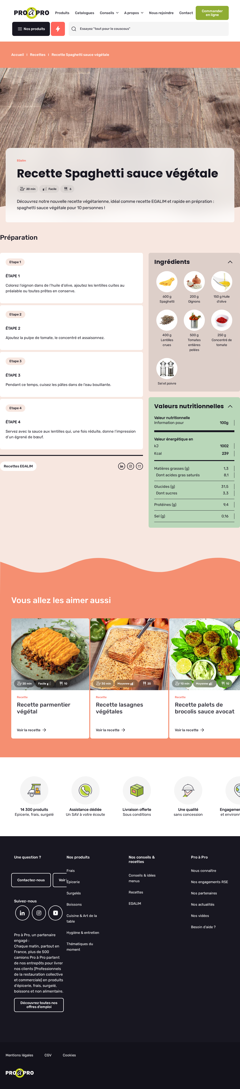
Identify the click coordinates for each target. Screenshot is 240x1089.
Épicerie (73, 882)
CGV (48, 1055)
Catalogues (84, 13)
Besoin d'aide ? (203, 927)
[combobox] (153, 29)
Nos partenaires (204, 893)
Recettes (37, 55)
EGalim (21, 160)
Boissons (74, 904)
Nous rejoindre (161, 13)
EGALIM (135, 903)
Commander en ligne (212, 13)
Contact (186, 13)
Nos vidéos (200, 916)
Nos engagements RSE (209, 882)
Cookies (69, 1055)
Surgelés (74, 893)
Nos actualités (202, 904)
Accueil (17, 55)
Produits (62, 13)
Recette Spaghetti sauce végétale (80, 55)
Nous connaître (203, 871)
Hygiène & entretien (83, 933)
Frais (71, 871)
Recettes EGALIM (18, 466)
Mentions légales (19, 1055)
